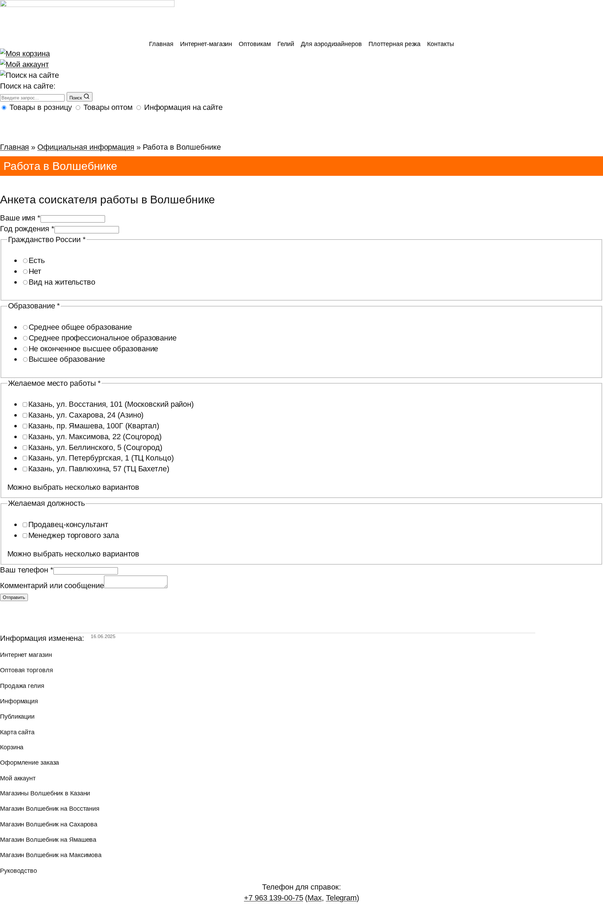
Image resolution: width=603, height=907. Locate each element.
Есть (37, 260)
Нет (35, 271)
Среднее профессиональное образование (103, 337)
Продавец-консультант (68, 524)
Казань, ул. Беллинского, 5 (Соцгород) (95, 447)
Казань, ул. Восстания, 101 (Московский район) (111, 404)
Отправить (14, 597)
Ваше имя (20, 217)
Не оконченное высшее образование (93, 348)
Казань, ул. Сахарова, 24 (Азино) (86, 415)
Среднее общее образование (80, 327)
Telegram (341, 897)
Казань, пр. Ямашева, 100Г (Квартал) (93, 425)
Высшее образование (67, 359)
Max (314, 897)
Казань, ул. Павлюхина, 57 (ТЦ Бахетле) (98, 468)
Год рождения (27, 228)
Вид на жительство (62, 282)
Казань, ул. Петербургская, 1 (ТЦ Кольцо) (101, 458)
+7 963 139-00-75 (273, 897)
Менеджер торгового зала (73, 535)
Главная (14, 147)
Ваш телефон (26, 569)
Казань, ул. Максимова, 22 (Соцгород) (95, 436)
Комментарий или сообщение (52, 585)
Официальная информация (85, 147)
